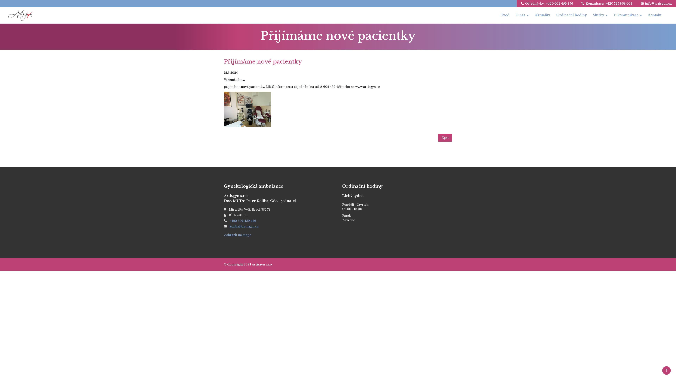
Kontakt (654, 15)
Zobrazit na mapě (237, 235)
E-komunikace (626, 15)
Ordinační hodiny (571, 15)
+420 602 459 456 (559, 3)
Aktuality (542, 15)
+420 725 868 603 (618, 3)
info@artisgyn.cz (658, 3)
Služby (598, 15)
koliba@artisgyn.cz (244, 226)
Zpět (445, 138)
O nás (520, 15)
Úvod (504, 15)
